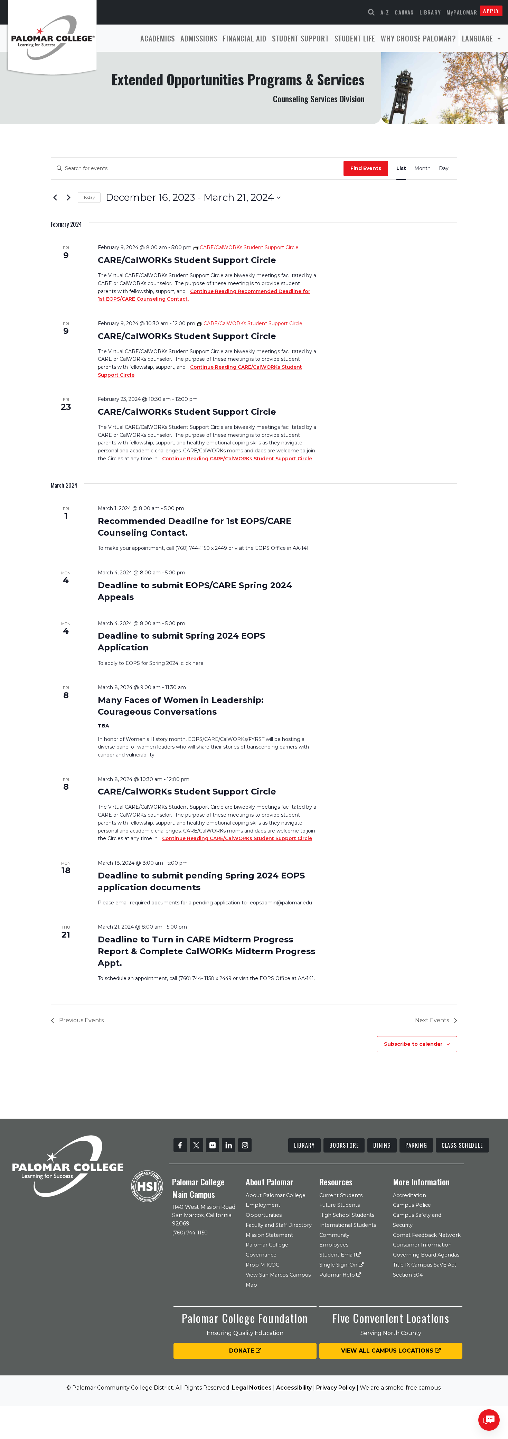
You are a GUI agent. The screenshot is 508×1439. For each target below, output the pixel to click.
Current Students (341, 1195)
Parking (416, 1145)
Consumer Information (422, 1245)
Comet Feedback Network (427, 1235)
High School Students (346, 1215)
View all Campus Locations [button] (388, 1350)
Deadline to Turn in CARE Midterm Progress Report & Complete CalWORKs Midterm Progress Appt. (206, 951)
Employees (333, 1245)
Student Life (355, 38)
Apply (491, 11)
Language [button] (478, 38)
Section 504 (408, 1275)
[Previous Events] (55, 198)
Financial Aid (244, 38)
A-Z (384, 12)
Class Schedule (462, 1145)
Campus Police (412, 1205)
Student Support (300, 38)
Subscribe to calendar (413, 1044)
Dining (382, 1145)
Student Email (337, 1255)
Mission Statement (269, 1235)
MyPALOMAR (461, 12)
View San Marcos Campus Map (278, 1280)
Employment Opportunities (264, 1210)
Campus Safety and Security (417, 1220)
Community (334, 1235)
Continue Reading (237, 458)
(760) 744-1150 (190, 1233)
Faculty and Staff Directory (279, 1225)
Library (430, 12)
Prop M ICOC (262, 1265)
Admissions (198, 38)
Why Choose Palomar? (418, 38)
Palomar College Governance (267, 1250)
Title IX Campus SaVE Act (424, 1265)
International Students (347, 1225)
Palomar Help (337, 1275)
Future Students (339, 1205)
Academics (157, 38)
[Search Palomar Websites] (371, 12)
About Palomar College (275, 1195)
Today (89, 197)
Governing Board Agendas (426, 1255)
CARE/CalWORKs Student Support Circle (187, 260)
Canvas (404, 12)
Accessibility (294, 1387)
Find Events (365, 168)
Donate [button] (242, 1350)
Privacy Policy (335, 1387)
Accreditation (409, 1195)
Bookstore (344, 1145)
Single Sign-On (339, 1265)
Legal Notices (252, 1387)
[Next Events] (68, 198)
